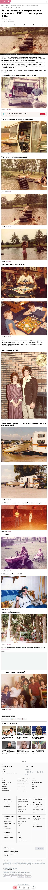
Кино (19, 816)
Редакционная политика (6, 782)
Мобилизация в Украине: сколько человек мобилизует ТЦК (39, 811)
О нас (3, 778)
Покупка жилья (7, 835)
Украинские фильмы (22, 819)
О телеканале (4, 784)
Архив (33, 784)
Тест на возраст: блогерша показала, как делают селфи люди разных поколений (23, 71)
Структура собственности (37, 782)
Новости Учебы (36, 816)
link (25, 772)
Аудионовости (7, 806)
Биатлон (20, 839)
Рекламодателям (5, 788)
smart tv (20, 876)
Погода (5, 808)
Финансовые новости (8, 821)
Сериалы (20, 825)
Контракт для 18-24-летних (38, 806)
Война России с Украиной (24, 798)
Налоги (5, 826)
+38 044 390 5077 (29, 766)
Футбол (20, 835)
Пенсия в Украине (7, 828)
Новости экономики (9, 816)
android (6, 876)
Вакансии (34, 780)
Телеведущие (4, 786)
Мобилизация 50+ (36, 802)
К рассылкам (40, 848)
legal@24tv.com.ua (18, 870)
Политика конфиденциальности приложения (23, 783)
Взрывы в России (22, 809)
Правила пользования (6, 790)
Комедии (20, 823)
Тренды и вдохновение (8, 837)
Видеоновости (7, 804)
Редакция (4, 780)
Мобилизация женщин (37, 804)
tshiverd (9, 109)
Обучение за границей (37, 826)
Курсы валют (6, 819)
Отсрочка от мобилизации (38, 807)
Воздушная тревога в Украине (24, 804)
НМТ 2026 (35, 823)
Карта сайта (34, 786)
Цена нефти (6, 818)
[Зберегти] (42, 25)
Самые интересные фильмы (24, 818)
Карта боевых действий (23, 801)
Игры (33, 788)
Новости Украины (7, 801)
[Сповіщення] (46, 2)
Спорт (19, 832)
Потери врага (21, 811)
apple (14, 876)
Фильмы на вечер (22, 821)
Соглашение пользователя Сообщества (22, 786)
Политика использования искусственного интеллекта (22, 780)
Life (2, 5)
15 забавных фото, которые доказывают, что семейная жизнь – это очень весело (23, 648)
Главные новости (7, 799)
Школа (34, 821)
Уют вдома (6, 5)
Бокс (19, 834)
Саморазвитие (36, 824)
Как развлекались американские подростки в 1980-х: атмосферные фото (23, 5)
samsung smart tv (28, 876)
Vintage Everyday (10, 21)
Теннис (19, 837)
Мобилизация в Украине (39, 798)
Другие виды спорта (22, 840)
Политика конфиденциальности (23, 778)
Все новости (7, 798)
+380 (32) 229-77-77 (10, 869)
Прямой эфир (7, 803)
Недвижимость (7, 832)
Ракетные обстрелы (22, 799)
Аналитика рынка (7, 834)
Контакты (34, 778)
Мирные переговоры (22, 803)
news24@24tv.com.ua (7, 766)
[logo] (8, 2)
